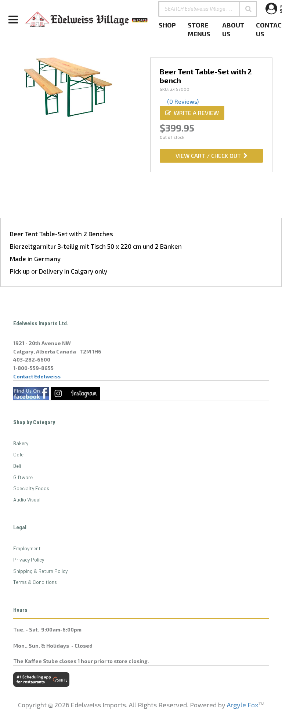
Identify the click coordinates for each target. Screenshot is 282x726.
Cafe (18, 454)
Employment (27, 548)
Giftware (23, 477)
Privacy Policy (28, 559)
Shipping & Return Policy (40, 571)
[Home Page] (86, 19)
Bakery (20, 443)
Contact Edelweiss (37, 376)
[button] (248, 9)
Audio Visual (26, 499)
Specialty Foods (31, 488)
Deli (17, 466)
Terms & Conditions (35, 582)
